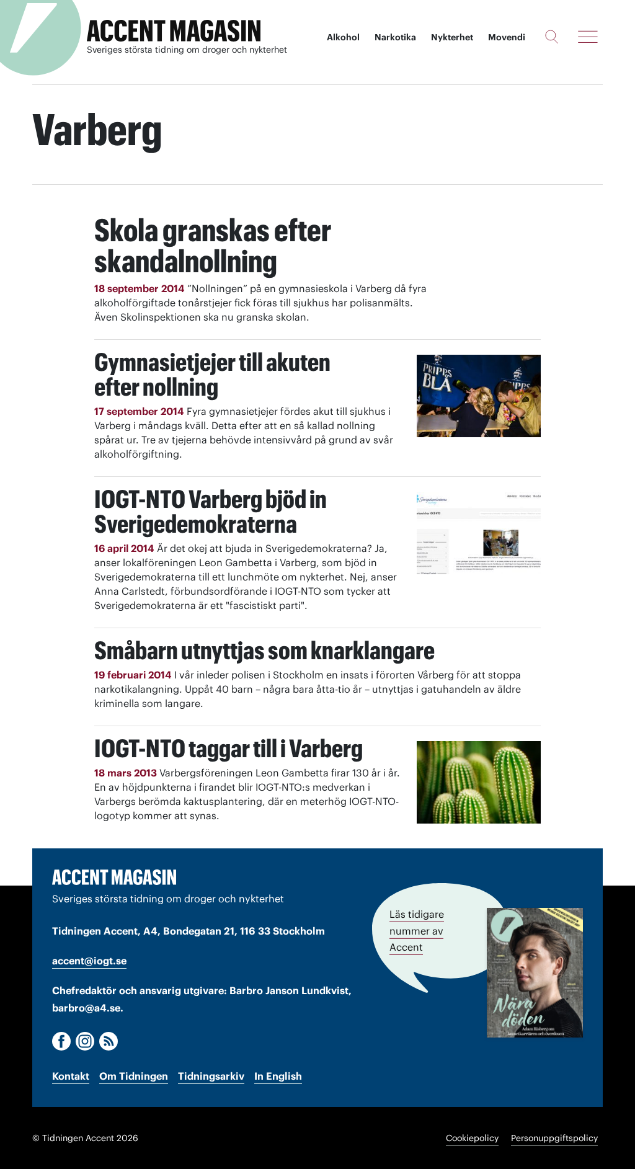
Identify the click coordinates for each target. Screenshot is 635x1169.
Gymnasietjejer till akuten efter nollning (212, 374)
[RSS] (108, 1041)
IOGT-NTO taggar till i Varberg (228, 748)
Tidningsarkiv (211, 1076)
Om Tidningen (133, 1076)
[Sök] (551, 36)
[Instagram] (85, 1041)
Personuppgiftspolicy (554, 1138)
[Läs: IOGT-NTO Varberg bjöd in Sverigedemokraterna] (479, 533)
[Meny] (588, 36)
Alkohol (343, 37)
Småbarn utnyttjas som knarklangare (264, 650)
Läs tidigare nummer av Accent (416, 931)
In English (278, 1076)
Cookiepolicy (472, 1138)
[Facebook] (61, 1041)
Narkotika (395, 37)
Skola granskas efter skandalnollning (213, 245)
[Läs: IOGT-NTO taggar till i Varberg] (479, 782)
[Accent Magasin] (173, 31)
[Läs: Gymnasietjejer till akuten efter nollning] (479, 396)
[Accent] (114, 877)
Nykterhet (452, 37)
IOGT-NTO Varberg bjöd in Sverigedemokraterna (210, 511)
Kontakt (70, 1076)
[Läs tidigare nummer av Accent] (535, 972)
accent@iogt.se (89, 960)
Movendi (506, 37)
